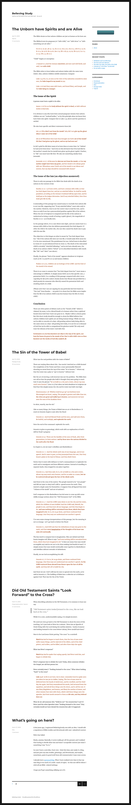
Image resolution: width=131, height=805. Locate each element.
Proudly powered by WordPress (31, 797)
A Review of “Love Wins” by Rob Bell (104, 66)
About (95, 48)
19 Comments (16, 364)
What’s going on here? (33, 720)
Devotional (97, 81)
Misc (13, 730)
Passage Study (16, 361)
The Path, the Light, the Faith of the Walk (105, 64)
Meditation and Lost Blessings (102, 61)
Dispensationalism (17, 604)
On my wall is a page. (99, 68)
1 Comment (15, 732)
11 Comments (16, 41)
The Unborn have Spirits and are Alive (47, 29)
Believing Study (22, 13)
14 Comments (16, 606)
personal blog (49, 760)
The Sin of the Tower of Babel (39, 352)
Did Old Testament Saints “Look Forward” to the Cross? (41, 592)
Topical (14, 38)
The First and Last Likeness (101, 62)
